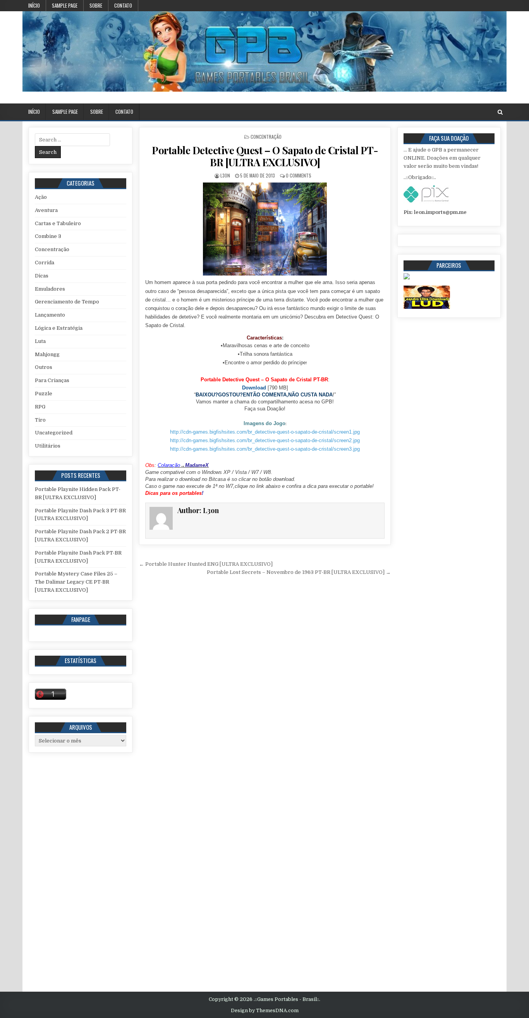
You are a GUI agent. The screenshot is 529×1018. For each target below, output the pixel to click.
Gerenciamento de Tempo (67, 302)
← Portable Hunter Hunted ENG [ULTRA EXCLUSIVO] (206, 564)
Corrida (44, 262)
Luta (40, 341)
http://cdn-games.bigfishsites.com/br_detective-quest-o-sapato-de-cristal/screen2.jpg (265, 440)
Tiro (40, 420)
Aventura (46, 210)
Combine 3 (48, 236)
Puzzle (43, 393)
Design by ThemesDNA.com (265, 1010)
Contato (123, 5)
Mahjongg (47, 354)
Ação (41, 197)
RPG (40, 407)
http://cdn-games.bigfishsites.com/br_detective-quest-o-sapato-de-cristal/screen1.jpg (265, 432)
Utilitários (47, 446)
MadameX (197, 465)
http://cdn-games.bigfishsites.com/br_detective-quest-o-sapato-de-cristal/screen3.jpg (265, 449)
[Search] (500, 112)
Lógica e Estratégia (58, 328)
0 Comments (298, 175)
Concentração (266, 136)
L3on (225, 175)
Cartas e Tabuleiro (58, 223)
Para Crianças (52, 380)
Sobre (95, 5)
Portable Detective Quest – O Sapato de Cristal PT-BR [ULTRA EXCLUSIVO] (265, 156)
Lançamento (50, 315)
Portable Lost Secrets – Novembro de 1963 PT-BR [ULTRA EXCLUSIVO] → (299, 572)
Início (34, 5)
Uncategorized (53, 433)
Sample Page (64, 5)
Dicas (41, 276)
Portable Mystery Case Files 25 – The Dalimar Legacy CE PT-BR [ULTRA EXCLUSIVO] (76, 582)
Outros (43, 367)
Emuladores (50, 289)
